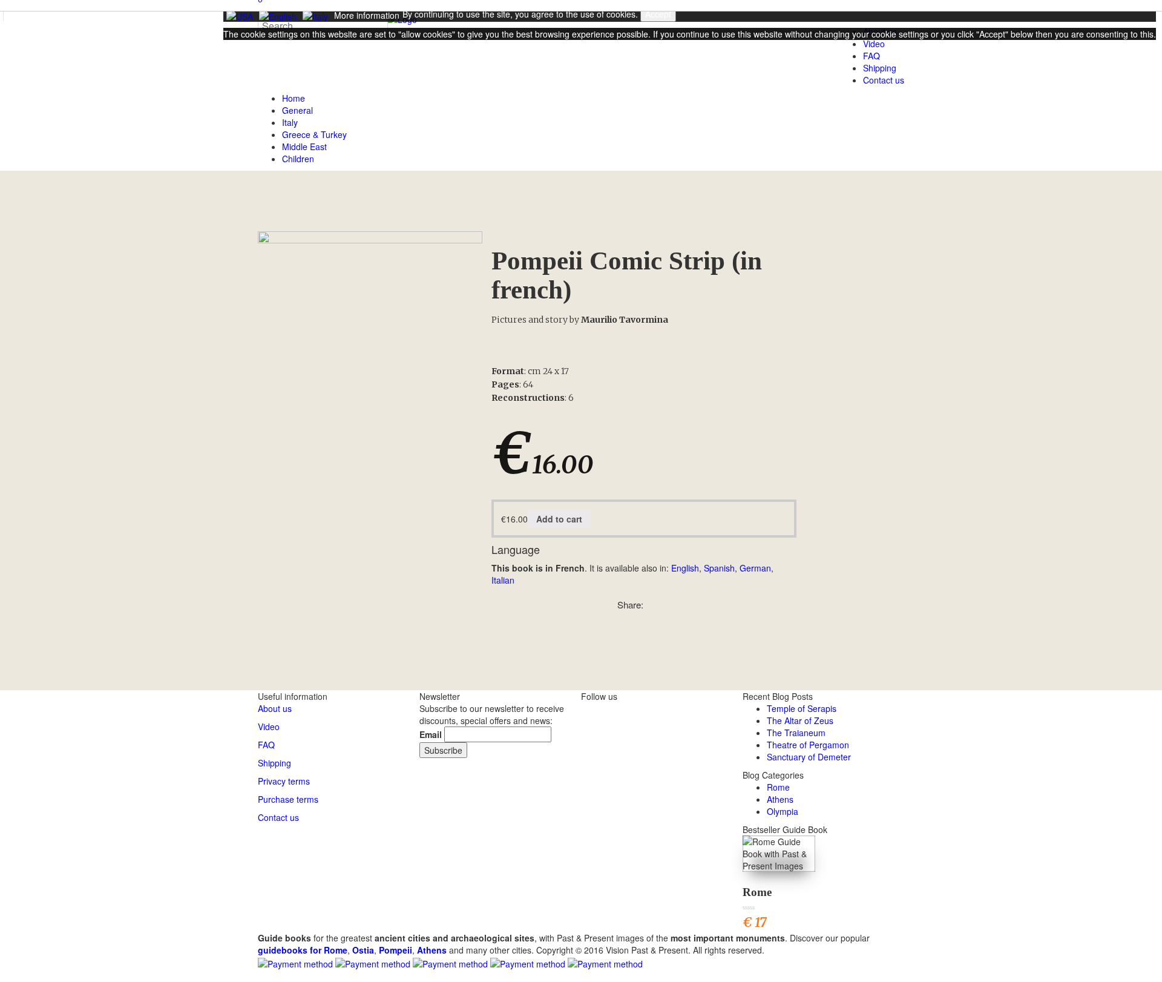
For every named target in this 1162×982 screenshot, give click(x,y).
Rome (778, 787)
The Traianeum (796, 733)
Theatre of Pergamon (808, 745)
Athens (780, 799)
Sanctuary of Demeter (809, 757)
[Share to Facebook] (679, 604)
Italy (290, 122)
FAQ (266, 745)
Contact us (883, 80)
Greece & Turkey (314, 134)
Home (293, 98)
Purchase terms (288, 799)
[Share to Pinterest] (653, 604)
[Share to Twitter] (666, 604)
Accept (658, 14)
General (297, 110)
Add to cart (559, 519)
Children (298, 159)
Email (430, 734)
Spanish (719, 568)
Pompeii (395, 950)
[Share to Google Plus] (693, 604)
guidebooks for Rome (302, 950)
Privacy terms (284, 781)
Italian (502, 580)
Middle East (304, 146)
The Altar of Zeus (800, 720)
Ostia (363, 950)
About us (275, 708)
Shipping (879, 68)
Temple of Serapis (801, 708)
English (685, 568)
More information (366, 15)
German (755, 568)
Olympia (782, 811)
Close (237, 55)
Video (269, 726)
